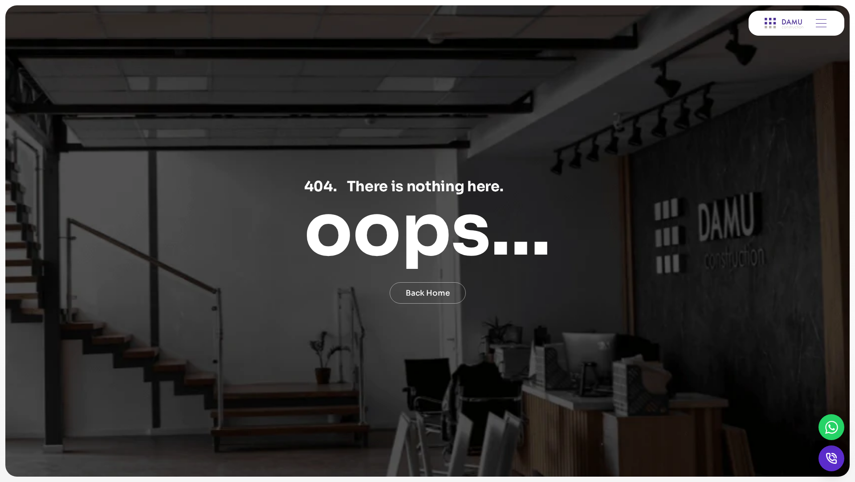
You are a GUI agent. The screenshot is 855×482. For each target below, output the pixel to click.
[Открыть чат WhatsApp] (831, 427)
